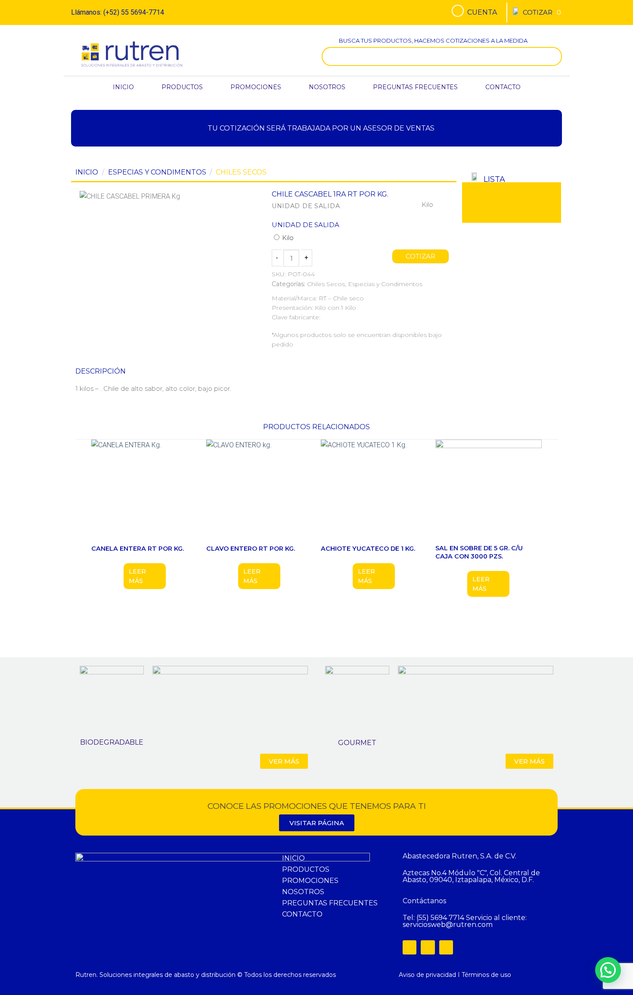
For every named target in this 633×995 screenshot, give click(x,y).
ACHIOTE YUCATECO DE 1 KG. (368, 548)
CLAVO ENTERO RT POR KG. (250, 548)
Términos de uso (486, 975)
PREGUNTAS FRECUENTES (415, 87)
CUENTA (482, 12)
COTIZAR (420, 256)
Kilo (287, 238)
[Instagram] (427, 947)
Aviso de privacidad (427, 975)
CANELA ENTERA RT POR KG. (137, 548)
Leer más (137, 576)
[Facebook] (409, 947)
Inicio (86, 172)
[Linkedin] (446, 947)
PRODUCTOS (182, 87)
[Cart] (542, 12)
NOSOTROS (327, 87)
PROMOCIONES (255, 87)
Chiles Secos (241, 172)
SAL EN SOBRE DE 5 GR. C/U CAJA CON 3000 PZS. (479, 552)
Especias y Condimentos (157, 172)
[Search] (553, 56)
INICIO (123, 87)
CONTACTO (503, 87)
